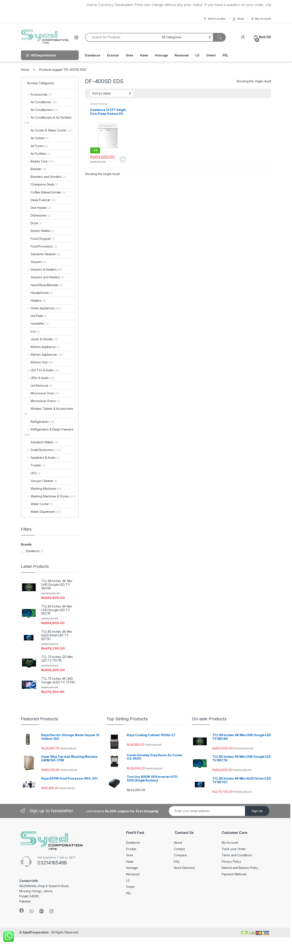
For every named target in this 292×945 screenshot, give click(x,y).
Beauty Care (42, 161)
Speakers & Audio (45, 457)
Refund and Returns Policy (240, 868)
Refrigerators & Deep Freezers (49, 432)
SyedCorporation (36, 932)
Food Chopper (43, 238)
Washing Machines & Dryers (53, 496)
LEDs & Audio (42, 378)
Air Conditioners (44, 110)
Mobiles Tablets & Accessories (48, 411)
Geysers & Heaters (46, 269)
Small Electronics (46, 450)
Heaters (38, 300)
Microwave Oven (45, 393)
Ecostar (113, 55)
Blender (38, 169)
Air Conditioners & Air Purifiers (48, 120)
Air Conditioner (44, 102)
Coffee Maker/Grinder (48, 192)
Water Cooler (42, 504)
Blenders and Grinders (48, 176)
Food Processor (44, 246)
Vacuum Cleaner (44, 481)
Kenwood (182, 55)
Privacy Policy (231, 861)
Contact (179, 849)
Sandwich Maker (44, 442)
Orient (211, 55)
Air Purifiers (40, 153)
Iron (35, 331)
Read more (122, 159)
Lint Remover (41, 385)
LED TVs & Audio (45, 370)
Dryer (36, 223)
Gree (129, 55)
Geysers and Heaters (47, 277)
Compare (180, 855)
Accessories (41, 94)
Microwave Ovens (45, 401)
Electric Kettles (43, 231)
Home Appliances (45, 308)
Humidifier (40, 323)
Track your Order (234, 849)
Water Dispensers (46, 511)
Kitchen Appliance (45, 347)
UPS (35, 473)
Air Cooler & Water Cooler (51, 130)
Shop (240, 18)
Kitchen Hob (42, 362)
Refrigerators (43, 421)
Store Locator (217, 18)
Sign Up (257, 811)
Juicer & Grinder (44, 339)
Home (25, 69)
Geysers (38, 262)
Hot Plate (39, 316)
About (178, 842)
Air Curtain (40, 138)
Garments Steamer (45, 254)
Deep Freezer (98, 103)
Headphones (42, 293)
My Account (263, 18)
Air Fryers (39, 146)
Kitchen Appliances (47, 354)
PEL (225, 55)
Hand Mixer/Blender (47, 285)
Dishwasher (40, 215)
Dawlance (92, 55)
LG (197, 55)
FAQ (177, 861)
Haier (144, 55)
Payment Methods (234, 874)
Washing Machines (46, 488)
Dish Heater (41, 207)
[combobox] (122, 37)
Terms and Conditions (237, 855)
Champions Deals (44, 184)
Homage (161, 55)
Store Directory (184, 868)
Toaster (38, 465)
